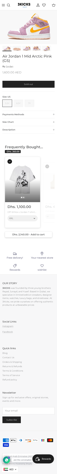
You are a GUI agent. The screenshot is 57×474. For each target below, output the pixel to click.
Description (8, 129)
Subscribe (11, 419)
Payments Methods (13, 114)
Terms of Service (11, 375)
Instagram (7, 326)
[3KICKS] (23, 5)
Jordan (9, 66)
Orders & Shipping (12, 362)
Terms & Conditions (12, 370)
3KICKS (12, 464)
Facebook (7, 331)
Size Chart (8, 122)
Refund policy (9, 379)
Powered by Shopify (24, 464)
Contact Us (8, 357)
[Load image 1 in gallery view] (28, 27)
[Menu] (3, 5)
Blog (5, 353)
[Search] (10, 5)
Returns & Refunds (12, 366)
